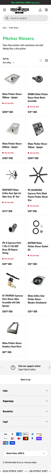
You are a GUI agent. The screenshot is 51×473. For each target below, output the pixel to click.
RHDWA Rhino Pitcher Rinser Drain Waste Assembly (38, 97)
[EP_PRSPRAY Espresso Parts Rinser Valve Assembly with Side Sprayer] (12, 280)
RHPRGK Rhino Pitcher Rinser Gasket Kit (38, 246)
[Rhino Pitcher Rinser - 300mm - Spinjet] (12, 79)
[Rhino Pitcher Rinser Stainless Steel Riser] (12, 328)
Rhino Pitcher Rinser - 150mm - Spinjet (38, 145)
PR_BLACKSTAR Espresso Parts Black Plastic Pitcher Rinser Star (38, 195)
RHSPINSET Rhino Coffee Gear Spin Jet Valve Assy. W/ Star (11, 193)
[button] (46, 10)
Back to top (25, 379)
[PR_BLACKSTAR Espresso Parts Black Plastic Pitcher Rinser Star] (38, 174)
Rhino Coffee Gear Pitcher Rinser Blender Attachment (37, 299)
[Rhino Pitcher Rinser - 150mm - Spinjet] (38, 128)
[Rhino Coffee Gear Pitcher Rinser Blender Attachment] (38, 280)
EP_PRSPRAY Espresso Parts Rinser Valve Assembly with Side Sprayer (12, 300)
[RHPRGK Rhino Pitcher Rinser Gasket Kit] (38, 227)
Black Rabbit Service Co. (16, 462)
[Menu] (4, 10)
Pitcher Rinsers (13, 27)
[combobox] (25, 18)
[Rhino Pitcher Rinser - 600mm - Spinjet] (12, 128)
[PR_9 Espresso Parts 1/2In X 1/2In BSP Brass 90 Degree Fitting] (12, 227)
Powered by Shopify (30, 462)
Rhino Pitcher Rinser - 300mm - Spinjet (12, 95)
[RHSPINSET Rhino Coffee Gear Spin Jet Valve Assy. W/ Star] (12, 174)
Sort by (6, 58)
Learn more (35, 2)
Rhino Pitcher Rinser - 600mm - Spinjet (12, 145)
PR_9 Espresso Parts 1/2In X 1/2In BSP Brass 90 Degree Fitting (11, 248)
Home (4, 27)
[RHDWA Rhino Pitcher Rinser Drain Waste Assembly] (38, 79)
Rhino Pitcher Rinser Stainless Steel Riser (12, 344)
